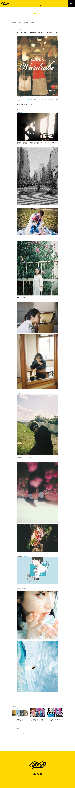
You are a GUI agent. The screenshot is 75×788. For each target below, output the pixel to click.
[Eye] (71, 3)
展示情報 (32, 22)
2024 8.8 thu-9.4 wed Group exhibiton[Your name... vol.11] (55, 720)
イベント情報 (25, 22)
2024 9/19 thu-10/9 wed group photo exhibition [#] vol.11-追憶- (19, 720)
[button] (61, 22)
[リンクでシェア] (25, 698)
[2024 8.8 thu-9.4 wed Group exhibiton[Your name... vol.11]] (55, 712)
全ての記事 (14, 22)
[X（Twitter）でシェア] (20, 698)
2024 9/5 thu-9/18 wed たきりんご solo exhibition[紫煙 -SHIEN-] (37, 720)
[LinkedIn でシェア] (23, 698)
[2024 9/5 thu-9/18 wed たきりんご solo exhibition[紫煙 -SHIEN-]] (37, 712)
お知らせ (19, 22)
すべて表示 (61, 706)
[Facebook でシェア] (17, 698)
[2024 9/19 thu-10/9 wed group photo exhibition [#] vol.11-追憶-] (20, 712)
